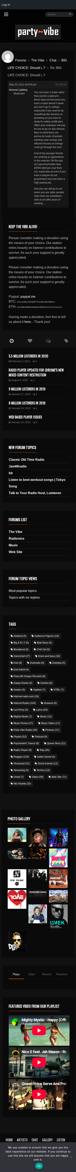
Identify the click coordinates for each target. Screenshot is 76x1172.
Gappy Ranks (23, 683)
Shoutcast (22, 763)
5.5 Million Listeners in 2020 (28, 356)
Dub (18, 662)
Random (61, 974)
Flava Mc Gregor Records (29, 676)
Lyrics (42, 709)
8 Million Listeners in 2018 (27, 403)
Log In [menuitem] (6, 4)
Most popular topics (23, 591)
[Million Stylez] (17, 854)
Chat (52, 60)
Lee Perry (21, 709)
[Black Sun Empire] (58, 878)
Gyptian (39, 689)
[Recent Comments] (48, 341)
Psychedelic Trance (26, 743)
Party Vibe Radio (25, 730)
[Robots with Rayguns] (58, 858)
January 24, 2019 (21, 408)
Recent (46, 974)
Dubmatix (37, 662)
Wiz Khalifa (22, 783)
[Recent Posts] (12, 341)
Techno (43, 770)
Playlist (20, 736)
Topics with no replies (24, 597)
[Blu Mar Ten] (37, 875)
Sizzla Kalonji (48, 763)
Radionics (16, 538)
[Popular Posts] (30, 341)
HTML (59, 689)
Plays (16, 974)
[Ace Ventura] (58, 896)
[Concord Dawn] (37, 893)
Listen (61, 1139)
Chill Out (43, 649)
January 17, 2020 (21, 394)
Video (37, 777)
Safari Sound (46, 756)
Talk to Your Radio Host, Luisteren (35, 493)
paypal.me (27, 296)
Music (13, 545)
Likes (31, 974)
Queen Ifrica (56, 743)
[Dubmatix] (17, 941)
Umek (19, 777)
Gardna (46, 683)
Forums (20, 60)
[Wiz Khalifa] (37, 913)
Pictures (52, 730)
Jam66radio (18, 466)
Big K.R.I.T (21, 642)
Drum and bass (49, 656)
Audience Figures (46, 636)
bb (11, 473)
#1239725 (61, 84)
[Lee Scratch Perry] (37, 837)
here (27, 321)
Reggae (21, 756)
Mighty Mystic (23, 716)
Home (9, 1139)
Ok (39, 1166)
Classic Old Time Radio (26, 459)
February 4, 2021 (20, 361)
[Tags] (66, 341)
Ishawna (50, 703)
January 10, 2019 (21, 422)
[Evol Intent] (17, 899)
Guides (19, 689)
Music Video (50, 723)
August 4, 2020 (19, 380)
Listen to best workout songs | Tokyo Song (37, 483)
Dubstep (58, 662)
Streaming (21, 770)
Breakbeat (21, 649)
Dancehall (22, 656)
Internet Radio (25, 703)
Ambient (20, 636)
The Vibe (37, 60)
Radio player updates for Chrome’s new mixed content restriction (36, 372)
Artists (22, 1139)
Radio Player (23, 750)
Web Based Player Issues (25, 417)
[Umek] (58, 916)
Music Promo (23, 723)
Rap (44, 750)
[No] (71, 1157)
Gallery (47, 1139)
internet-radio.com (26, 696)
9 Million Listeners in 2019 (27, 389)
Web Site (15, 552)
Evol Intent (21, 669)
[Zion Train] (37, 854)
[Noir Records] (17, 878)
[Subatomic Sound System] (58, 837)
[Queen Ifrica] (17, 835)
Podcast (41, 736)
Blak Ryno (44, 642)
